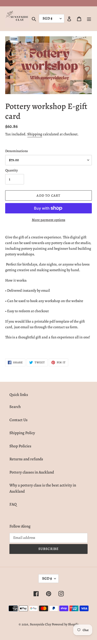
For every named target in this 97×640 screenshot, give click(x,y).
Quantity (11, 170)
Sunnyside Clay (40, 624)
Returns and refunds (26, 459)
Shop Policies (20, 446)
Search (15, 406)
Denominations (16, 151)
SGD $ (47, 578)
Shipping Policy (22, 433)
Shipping (34, 134)
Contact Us (18, 420)
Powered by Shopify (65, 624)
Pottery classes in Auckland (31, 472)
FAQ (13, 504)
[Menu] (89, 18)
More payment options (48, 219)
